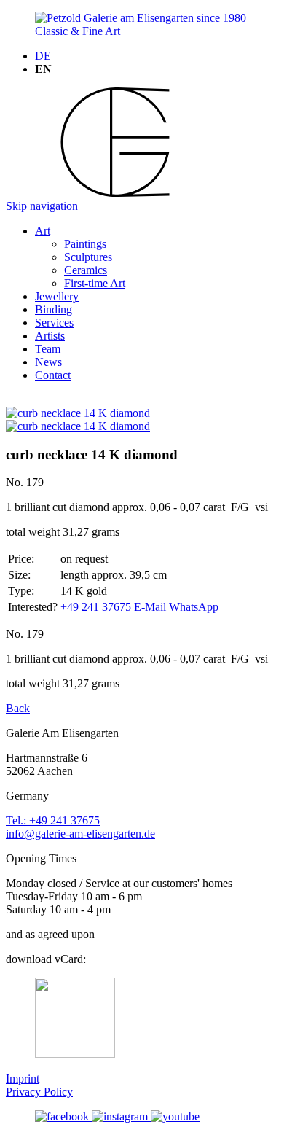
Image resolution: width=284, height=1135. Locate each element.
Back (18, 708)
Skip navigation (42, 206)
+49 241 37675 (95, 607)
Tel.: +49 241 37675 (53, 820)
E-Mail (150, 607)
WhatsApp (193, 607)
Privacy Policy (39, 1091)
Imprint (22, 1078)
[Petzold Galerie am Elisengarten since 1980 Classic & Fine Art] (142, 31)
